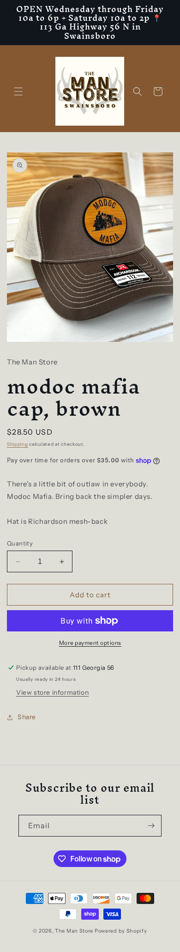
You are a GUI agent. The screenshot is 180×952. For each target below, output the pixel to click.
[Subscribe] (151, 826)
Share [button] (27, 717)
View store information (52, 692)
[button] (18, 91)
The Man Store (74, 931)
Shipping (17, 444)
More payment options (90, 642)
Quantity (20, 543)
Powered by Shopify (121, 931)
